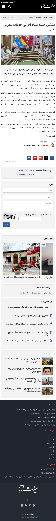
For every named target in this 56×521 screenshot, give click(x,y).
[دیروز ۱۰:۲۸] (47, 361)
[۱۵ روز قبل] (27, 259)
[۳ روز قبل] (47, 391)
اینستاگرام (49, 435)
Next (5, 262)
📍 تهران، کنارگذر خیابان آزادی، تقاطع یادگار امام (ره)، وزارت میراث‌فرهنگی (30, 477)
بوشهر (31, 17)
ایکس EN (49, 443)
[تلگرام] (33, 506)
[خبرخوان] (26, 506)
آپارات (50, 447)
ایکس (50, 439)
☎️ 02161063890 (48, 469)
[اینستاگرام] (30, 506)
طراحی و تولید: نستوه (27, 517)
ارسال (6, 224)
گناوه (32, 170)
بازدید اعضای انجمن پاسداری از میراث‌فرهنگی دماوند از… (27, 324)
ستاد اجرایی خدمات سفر (25, 174)
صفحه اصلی (48, 17)
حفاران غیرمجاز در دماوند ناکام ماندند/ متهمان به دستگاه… (26, 341)
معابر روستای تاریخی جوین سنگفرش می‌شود (31, 315)
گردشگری (24, 293)
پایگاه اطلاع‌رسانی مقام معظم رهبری (42, 413)
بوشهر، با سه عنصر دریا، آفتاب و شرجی (34, 277)
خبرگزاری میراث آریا (47, 6)
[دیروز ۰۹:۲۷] (47, 371)
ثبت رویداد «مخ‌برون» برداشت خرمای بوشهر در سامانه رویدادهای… (22, 390)
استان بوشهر (23, 170)
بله (51, 451)
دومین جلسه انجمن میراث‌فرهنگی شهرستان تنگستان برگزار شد (23, 380)
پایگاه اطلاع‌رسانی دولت (46, 417)
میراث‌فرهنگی (35, 293)
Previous (50, 262)
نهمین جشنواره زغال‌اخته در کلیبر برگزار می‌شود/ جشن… (27, 307)
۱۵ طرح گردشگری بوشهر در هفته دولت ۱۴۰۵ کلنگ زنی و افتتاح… (23, 360)
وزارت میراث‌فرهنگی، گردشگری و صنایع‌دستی (39, 425)
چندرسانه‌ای (48, 239)
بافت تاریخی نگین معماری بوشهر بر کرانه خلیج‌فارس (24, 370)
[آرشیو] (22, 506)
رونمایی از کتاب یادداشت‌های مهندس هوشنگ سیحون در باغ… (27, 334)
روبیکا (50, 454)
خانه (27, 500)
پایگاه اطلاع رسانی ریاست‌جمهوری (43, 421)
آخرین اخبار (48, 354)
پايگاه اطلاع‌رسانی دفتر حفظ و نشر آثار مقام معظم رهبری (35, 409)
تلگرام (50, 458)
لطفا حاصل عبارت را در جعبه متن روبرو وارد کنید (36, 214)
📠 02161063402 (48, 473)
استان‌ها (38, 17)
